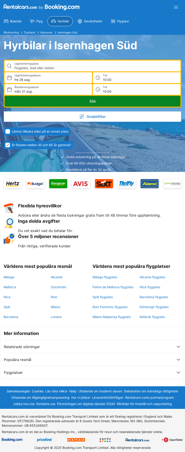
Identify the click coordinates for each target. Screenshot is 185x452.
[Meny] (176, 7)
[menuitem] (12, 21)
